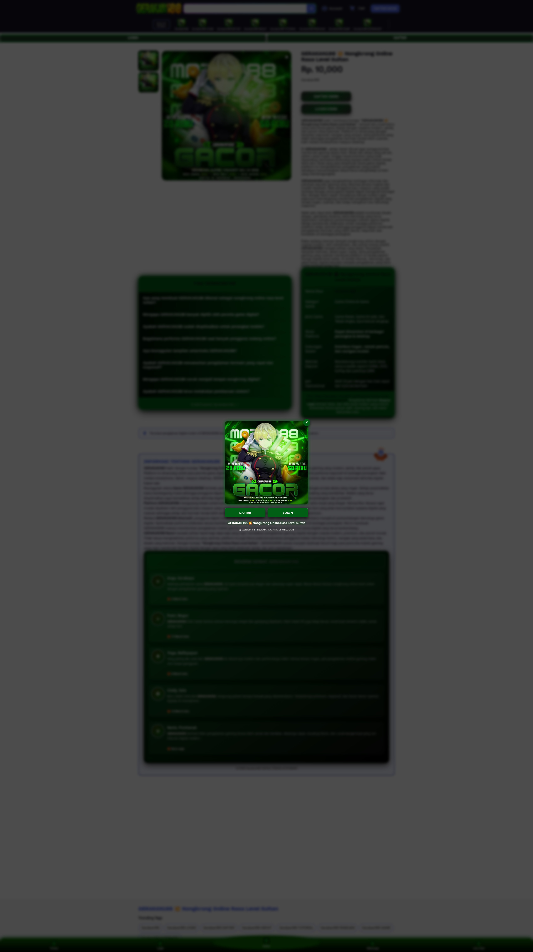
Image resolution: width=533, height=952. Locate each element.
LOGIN (288, 512)
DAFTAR (245, 512)
